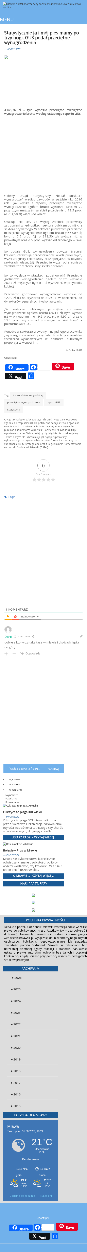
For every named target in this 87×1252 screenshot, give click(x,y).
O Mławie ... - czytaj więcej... (33, 875)
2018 (15, 1071)
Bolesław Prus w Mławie (20, 850)
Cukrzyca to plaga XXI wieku (22, 812)
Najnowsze (14, 779)
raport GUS (53, 402)
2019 (15, 1059)
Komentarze (15, 789)
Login (11, 497)
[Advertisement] (43, 152)
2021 (15, 1036)
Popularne (14, 784)
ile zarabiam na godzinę (28, 395)
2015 (15, 1106)
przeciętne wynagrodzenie (23, 402)
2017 (15, 1083)
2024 (15, 1001)
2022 (15, 1024)
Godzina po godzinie (23, 1196)
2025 (15, 989)
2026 (16, 977)
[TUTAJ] (44, 447)
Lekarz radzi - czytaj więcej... (34, 837)
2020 (15, 1047)
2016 (15, 1094)
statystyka (13, 409)
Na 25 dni (46, 1196)
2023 (15, 1012)
